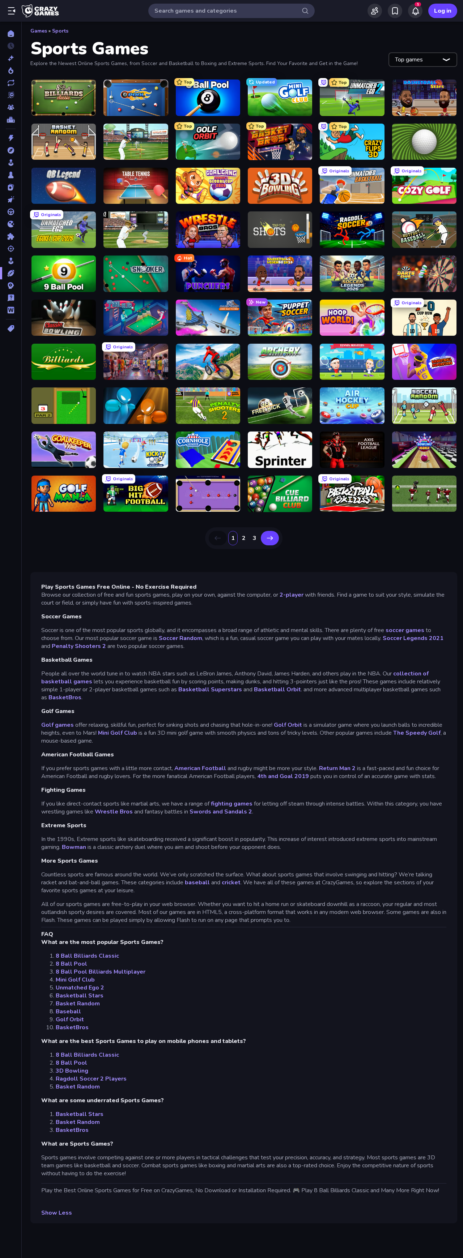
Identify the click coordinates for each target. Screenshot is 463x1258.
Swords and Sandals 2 (221, 812)
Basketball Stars (79, 996)
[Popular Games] (10, 70)
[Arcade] (10, 162)
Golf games (57, 725)
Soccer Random (180, 638)
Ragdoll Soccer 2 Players (91, 1079)
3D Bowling (72, 1071)
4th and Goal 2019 (283, 776)
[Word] (10, 310)
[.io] (10, 224)
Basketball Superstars (210, 690)
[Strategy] (10, 285)
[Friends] (375, 11)
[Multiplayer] (10, 107)
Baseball (68, 1012)
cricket (231, 882)
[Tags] (10, 328)
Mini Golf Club (117, 733)
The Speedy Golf (417, 733)
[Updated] (10, 83)
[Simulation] (10, 261)
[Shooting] (10, 248)
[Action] (10, 138)
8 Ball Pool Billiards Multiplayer (100, 972)
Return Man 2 (337, 768)
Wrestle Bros (114, 812)
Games (38, 30)
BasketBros (64, 697)
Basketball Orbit (277, 690)
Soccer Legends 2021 (413, 638)
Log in (442, 11)
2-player (291, 595)
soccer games (405, 630)
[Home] (10, 33)
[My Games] (395, 11)
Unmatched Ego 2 (80, 988)
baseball (197, 882)
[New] (10, 58)
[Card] (10, 187)
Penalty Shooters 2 (79, 646)
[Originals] (10, 95)
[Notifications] (415, 11)
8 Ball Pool (71, 964)
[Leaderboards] (10, 119)
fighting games (231, 804)
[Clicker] (10, 199)
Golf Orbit (288, 725)
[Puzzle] (10, 236)
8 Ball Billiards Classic (87, 956)
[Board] (10, 175)
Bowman (74, 847)
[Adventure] (10, 150)
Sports (60, 30)
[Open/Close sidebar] (11, 11)
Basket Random (78, 1004)
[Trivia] (10, 298)
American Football (200, 768)
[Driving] (10, 212)
